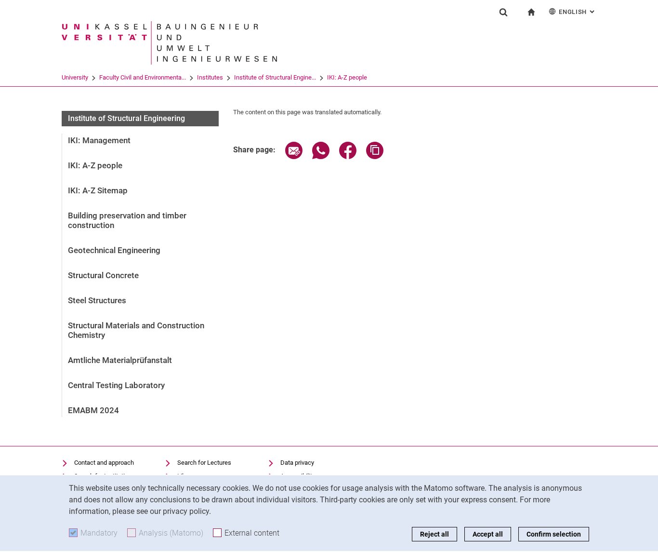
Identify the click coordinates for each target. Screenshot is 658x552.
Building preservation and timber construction (127, 220)
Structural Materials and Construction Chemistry (136, 330)
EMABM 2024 (93, 410)
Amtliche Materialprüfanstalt (120, 360)
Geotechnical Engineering (114, 250)
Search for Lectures (204, 462)
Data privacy (297, 462)
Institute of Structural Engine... (275, 77)
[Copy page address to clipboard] (374, 156)
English (577, 11)
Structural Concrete (103, 275)
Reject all (434, 534)
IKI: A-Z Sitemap (98, 190)
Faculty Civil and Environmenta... (142, 77)
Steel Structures (97, 300)
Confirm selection (553, 534)
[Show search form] (503, 12)
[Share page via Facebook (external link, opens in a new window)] (347, 156)
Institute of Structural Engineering (126, 118)
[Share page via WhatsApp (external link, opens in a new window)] (320, 156)
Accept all (488, 534)
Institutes (210, 77)
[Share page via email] (294, 156)
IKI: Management (99, 140)
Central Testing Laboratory (116, 385)
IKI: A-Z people (347, 77)
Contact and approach (104, 462)
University (75, 77)
